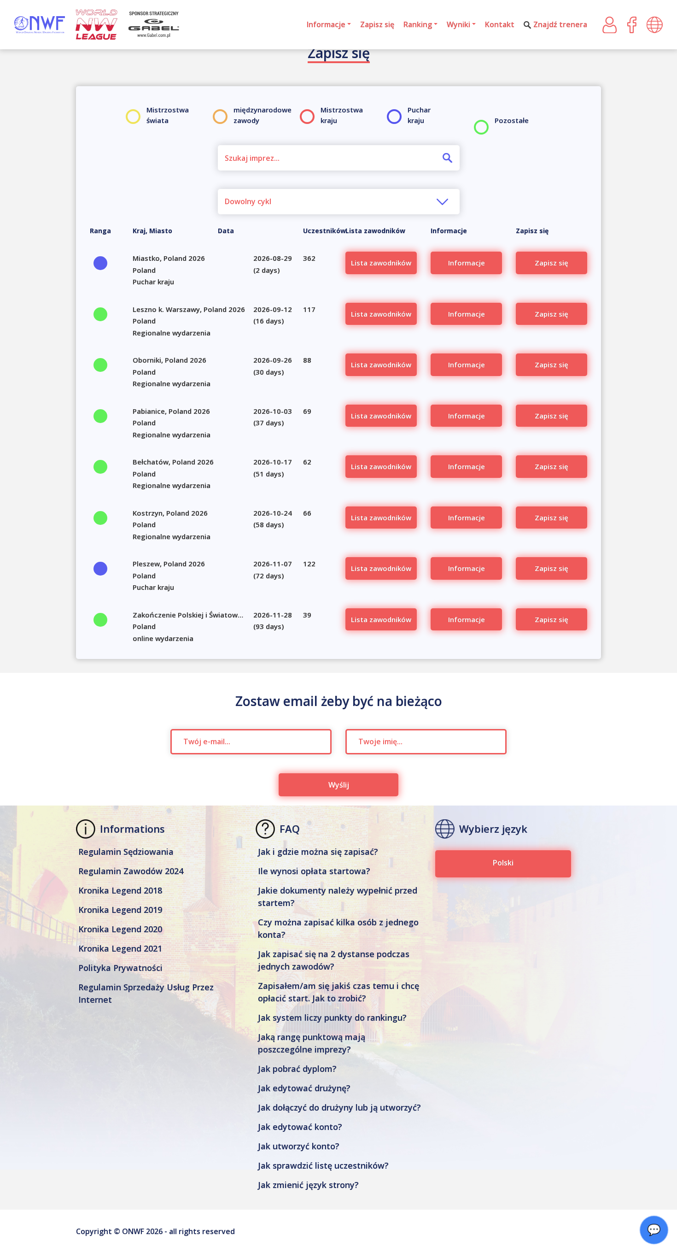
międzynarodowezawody (262, 115)
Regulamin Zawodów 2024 (130, 871)
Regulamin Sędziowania (126, 851)
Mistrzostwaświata (167, 115)
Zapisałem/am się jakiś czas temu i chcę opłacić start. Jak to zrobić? (338, 992)
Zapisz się (377, 24)
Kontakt (499, 24)
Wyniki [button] (458, 24)
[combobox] (339, 201)
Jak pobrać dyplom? (297, 1068)
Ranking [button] (417, 24)
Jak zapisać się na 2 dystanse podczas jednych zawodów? (333, 960)
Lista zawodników (381, 262)
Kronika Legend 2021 (120, 948)
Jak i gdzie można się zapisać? (318, 851)
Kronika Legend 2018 (120, 890)
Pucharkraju (419, 115)
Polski (503, 863)
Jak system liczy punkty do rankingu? (332, 1017)
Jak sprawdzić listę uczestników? (323, 1165)
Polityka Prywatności (120, 967)
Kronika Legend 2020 (120, 929)
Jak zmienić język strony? (308, 1184)
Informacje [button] (326, 24)
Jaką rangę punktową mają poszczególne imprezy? (311, 1043)
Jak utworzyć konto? (298, 1146)
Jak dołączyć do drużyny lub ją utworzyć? (339, 1107)
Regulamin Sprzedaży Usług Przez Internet (146, 993)
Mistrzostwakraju (342, 115)
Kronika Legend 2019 (120, 909)
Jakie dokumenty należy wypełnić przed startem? (337, 896)
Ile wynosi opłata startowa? (314, 871)
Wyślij (338, 785)
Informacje (466, 262)
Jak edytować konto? (300, 1126)
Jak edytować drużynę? (304, 1088)
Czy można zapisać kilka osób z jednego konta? (338, 928)
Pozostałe (512, 120)
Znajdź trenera (560, 24)
